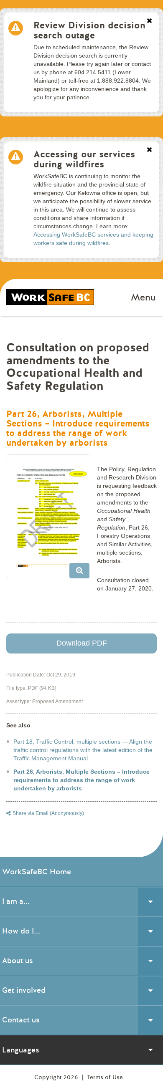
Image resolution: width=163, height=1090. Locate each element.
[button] (51, 520)
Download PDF (81, 643)
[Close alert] (149, 21)
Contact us (21, 1020)
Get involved (24, 990)
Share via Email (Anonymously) (48, 813)
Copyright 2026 (57, 1077)
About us (17, 961)
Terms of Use (105, 1077)
